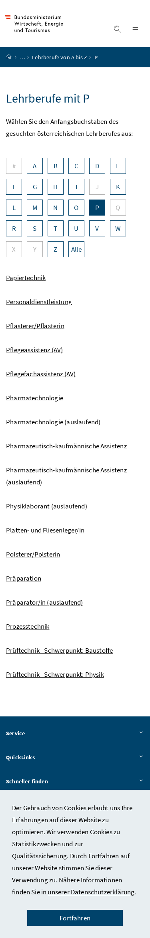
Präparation (23, 578)
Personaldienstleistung (39, 301)
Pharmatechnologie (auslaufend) (53, 422)
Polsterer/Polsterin (33, 554)
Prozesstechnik (27, 626)
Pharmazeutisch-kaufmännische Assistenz (66, 446)
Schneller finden (27, 781)
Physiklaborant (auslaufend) (46, 506)
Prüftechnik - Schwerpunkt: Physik (55, 674)
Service (15, 733)
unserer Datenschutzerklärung (91, 892)
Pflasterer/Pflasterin (35, 325)
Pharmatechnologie (34, 397)
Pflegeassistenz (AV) (34, 349)
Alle (76, 249)
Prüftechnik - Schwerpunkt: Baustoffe (59, 650)
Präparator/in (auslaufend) (44, 602)
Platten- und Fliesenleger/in (45, 530)
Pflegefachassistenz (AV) (41, 373)
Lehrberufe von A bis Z (59, 57)
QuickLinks (20, 757)
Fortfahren (75, 918)
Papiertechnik (26, 277)
